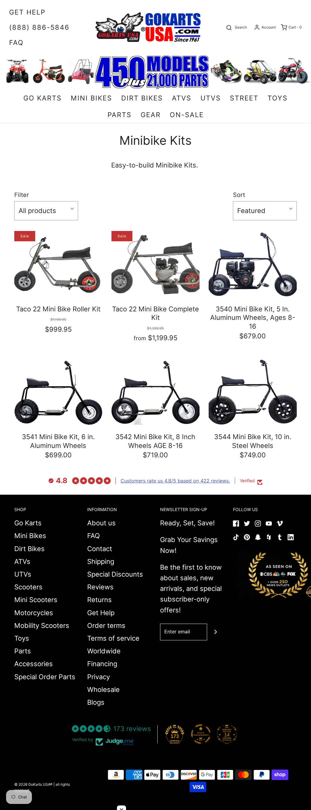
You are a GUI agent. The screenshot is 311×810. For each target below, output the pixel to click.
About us (101, 523)
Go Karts (28, 523)
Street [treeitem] (244, 98)
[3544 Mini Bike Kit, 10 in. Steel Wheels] (253, 392)
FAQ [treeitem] (16, 42)
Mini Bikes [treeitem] (91, 98)
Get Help (100, 613)
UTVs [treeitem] (210, 98)
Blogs (95, 702)
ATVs (22, 561)
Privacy (98, 677)
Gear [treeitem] (151, 115)
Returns (99, 600)
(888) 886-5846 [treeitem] (39, 27)
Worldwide (104, 651)
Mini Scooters (35, 600)
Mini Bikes (30, 536)
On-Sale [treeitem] (187, 115)
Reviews (100, 587)
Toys (21, 638)
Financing (102, 664)
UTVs (22, 574)
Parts (22, 651)
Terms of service (113, 638)
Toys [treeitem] (278, 98)
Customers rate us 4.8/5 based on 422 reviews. (175, 481)
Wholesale (103, 689)
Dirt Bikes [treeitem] (142, 98)
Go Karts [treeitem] (42, 98)
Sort (239, 194)
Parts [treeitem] (120, 115)
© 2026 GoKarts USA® (33, 784)
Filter (21, 194)
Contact (99, 549)
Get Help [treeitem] (27, 12)
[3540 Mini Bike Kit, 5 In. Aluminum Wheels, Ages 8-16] (253, 264)
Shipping (100, 561)
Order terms (106, 625)
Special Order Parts (44, 677)
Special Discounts (115, 574)
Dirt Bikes (29, 549)
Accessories (33, 664)
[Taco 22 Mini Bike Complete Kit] (155, 264)
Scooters (28, 587)
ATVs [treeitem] (181, 98)
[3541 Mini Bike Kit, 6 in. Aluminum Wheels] (58, 392)
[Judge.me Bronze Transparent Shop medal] (200, 734)
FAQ (93, 536)
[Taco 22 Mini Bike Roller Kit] (58, 264)
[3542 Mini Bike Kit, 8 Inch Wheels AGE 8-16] (155, 392)
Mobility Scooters (41, 625)
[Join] (215, 632)
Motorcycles (33, 613)
